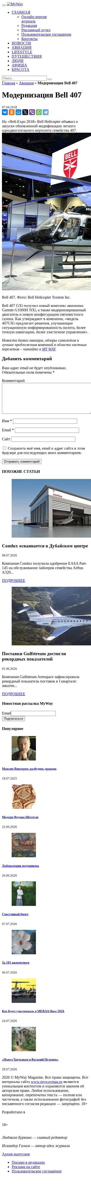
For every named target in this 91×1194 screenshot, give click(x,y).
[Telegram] (46, 112)
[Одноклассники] (12, 112)
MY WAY (48, 349)
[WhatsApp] (39, 112)
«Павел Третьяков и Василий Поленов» (30, 1059)
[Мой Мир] (18, 112)
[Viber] (32, 112)
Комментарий (13, 381)
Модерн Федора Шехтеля (20, 817)
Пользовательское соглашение (37, 1171)
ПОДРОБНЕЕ (13, 580)
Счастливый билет (15, 914)
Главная (8, 83)
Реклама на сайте (26, 1167)
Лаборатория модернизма (20, 866)
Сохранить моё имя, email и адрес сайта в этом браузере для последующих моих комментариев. (43, 450)
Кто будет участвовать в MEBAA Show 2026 (33, 1011)
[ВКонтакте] (5, 112)
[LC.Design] (14, 1116)
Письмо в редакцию (28, 1162)
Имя (7, 421)
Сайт (6, 439)
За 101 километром (15, 962)
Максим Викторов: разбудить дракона (29, 769)
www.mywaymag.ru (46, 1082)
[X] (25, 112)
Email (8, 430)
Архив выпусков (16, 1154)
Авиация (26, 83)
